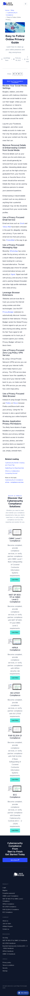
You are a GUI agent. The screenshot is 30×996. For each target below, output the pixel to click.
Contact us (6, 929)
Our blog (5, 937)
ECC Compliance (7, 912)
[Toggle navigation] (25, 4)
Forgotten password (9, 893)
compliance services (16, 482)
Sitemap (5, 971)
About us (5, 921)
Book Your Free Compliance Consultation (15, 82)
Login (4, 887)
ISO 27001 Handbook (9, 943)
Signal (13, 274)
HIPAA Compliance (8, 904)
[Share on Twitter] (16, 74)
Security (5, 968)
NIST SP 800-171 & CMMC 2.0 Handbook (15, 940)
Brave (15, 403)
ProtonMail (10, 240)
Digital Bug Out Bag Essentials (14, 468)
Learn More (15, 579)
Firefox (8, 403)
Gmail (22, 223)
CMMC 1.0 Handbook (9, 954)
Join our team (7, 923)
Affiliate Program (8, 926)
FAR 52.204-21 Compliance (11, 909)
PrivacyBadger (8, 312)
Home (7, 10)
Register (5, 890)
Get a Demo (14, 860)
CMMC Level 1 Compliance (10, 896)
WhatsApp (14, 251)
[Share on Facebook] (19, 74)
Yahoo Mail (7, 227)
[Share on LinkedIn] (13, 74)
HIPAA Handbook (8, 951)
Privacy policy (7, 962)
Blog (12, 10)
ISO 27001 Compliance (9, 906)
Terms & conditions (8, 965)
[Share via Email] (21, 74)
